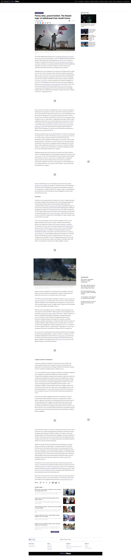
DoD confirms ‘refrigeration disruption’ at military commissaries (87, 281)
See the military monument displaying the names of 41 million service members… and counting (92, 38)
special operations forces (41, 230)
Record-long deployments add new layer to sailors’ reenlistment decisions (88, 292)
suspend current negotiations (42, 185)
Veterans (114, 1)
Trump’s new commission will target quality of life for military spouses (47, 498)
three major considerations (62, 135)
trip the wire (38, 156)
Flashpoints (87, 1)
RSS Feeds (49, 548)
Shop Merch (49, 549)
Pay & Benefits (81, 1)
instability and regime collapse (48, 313)
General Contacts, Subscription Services (74, 546)
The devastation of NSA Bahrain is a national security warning (88, 297)
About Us (86, 545)
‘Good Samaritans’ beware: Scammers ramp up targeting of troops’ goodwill (48, 507)
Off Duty (110, 1)
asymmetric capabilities (66, 224)
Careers (86, 546)
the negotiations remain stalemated (51, 84)
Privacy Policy (31, 545)
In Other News (38, 487)
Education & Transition (94, 1)
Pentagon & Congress (104, 1)
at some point (44, 80)
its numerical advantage (55, 206)
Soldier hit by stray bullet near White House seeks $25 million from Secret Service (47, 524)
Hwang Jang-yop (62, 335)
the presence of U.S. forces (61, 339)
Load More (55, 532)
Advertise (68, 545)
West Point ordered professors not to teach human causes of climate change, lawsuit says (88, 287)
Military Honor (120, 1)
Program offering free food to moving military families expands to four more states (47, 516)
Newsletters (49, 546)
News (76, 1)
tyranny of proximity (55, 213)
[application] (88, 18)
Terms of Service (32, 546)
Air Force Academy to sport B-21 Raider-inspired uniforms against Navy (92, 31)
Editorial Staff (68, 548)
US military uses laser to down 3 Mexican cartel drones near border (88, 303)
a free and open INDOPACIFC (46, 130)
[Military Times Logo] (15, 1)
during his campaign (48, 77)
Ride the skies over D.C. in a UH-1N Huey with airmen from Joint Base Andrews (88, 25)
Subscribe (49, 545)
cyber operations (53, 228)
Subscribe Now (126, 1)
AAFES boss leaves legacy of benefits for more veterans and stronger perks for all (48, 490)
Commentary (39, 13)
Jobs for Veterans (88, 548)
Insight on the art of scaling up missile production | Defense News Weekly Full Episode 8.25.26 (92, 44)
